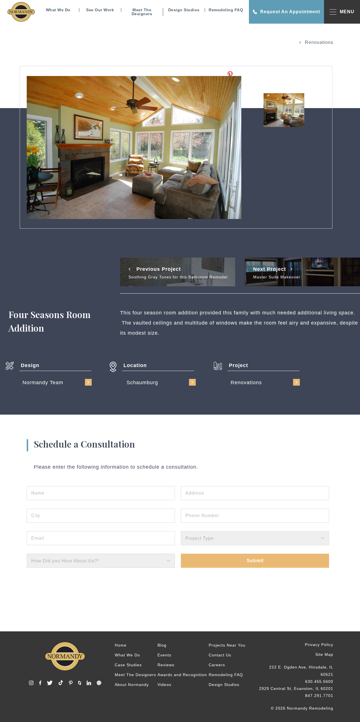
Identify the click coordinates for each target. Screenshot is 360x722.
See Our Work (100, 10)
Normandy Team (42, 382)
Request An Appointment (290, 11)
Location (135, 365)
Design (30, 365)
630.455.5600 (319, 681)
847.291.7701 (319, 695)
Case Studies (128, 665)
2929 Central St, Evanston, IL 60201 (296, 688)
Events (164, 655)
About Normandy (132, 684)
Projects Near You (227, 645)
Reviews (166, 665)
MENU (347, 11)
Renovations (318, 42)
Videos (164, 684)
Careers (217, 665)
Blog (162, 645)
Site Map (324, 654)
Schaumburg (142, 382)
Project (238, 365)
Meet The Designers (142, 12)
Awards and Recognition (182, 674)
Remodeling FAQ (226, 10)
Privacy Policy (319, 644)
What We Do (58, 10)
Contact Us (220, 655)
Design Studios (184, 10)
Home (121, 645)
